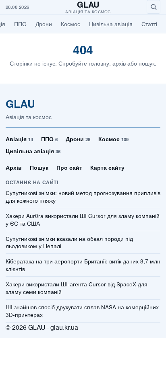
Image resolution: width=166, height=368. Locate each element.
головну (99, 63)
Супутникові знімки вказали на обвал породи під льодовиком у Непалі (69, 242)
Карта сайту (107, 167)
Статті (149, 24)
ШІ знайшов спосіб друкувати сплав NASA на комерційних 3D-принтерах (82, 311)
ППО (20, 24)
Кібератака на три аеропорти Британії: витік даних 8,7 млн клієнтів (83, 265)
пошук (147, 63)
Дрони (43, 24)
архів (119, 63)
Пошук (39, 167)
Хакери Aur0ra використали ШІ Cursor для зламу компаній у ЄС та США (83, 219)
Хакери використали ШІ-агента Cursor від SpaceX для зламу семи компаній (76, 288)
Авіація (19, 139)
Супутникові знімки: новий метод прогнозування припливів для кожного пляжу (83, 196)
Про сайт (69, 167)
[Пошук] (153, 7)
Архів (14, 167)
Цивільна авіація (111, 24)
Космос (70, 24)
